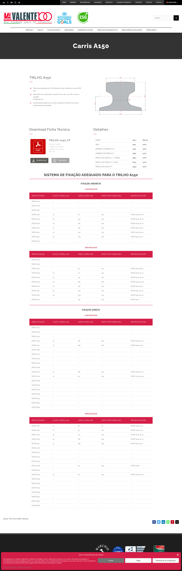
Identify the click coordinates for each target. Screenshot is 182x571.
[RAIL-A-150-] (120, 76)
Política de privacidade (24, 567)
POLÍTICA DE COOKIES (9, 567)
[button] (178, 555)
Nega (138, 560)
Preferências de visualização (166, 560)
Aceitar (110, 560)
